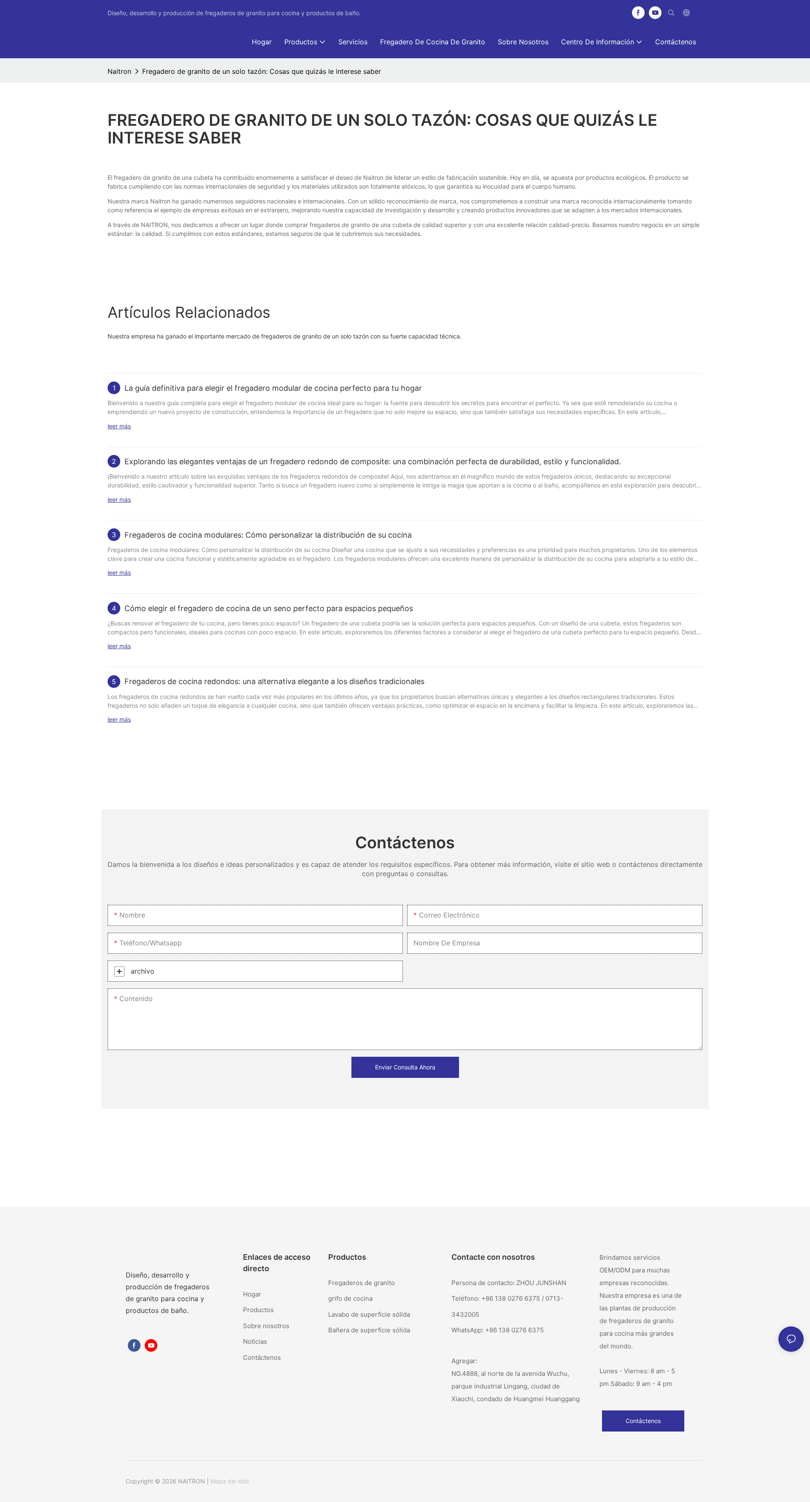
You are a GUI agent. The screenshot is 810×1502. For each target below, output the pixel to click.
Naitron (119, 71)
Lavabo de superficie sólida (369, 1314)
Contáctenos (262, 1357)
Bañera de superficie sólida (369, 1330)
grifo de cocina (350, 1298)
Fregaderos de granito (361, 1283)
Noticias (255, 1341)
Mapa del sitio (230, 1481)
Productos (258, 1310)
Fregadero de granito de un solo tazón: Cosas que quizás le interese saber (261, 71)
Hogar (252, 1294)
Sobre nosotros (266, 1326)
